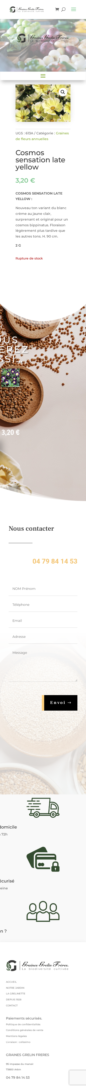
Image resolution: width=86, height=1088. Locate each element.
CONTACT (12, 1005)
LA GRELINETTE (15, 993)
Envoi (58, 702)
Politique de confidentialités (23, 1024)
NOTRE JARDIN (15, 987)
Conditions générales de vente (24, 1030)
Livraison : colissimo (18, 1042)
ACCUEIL (11, 981)
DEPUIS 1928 (13, 999)
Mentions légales (16, 1036)
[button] (63, 92)
